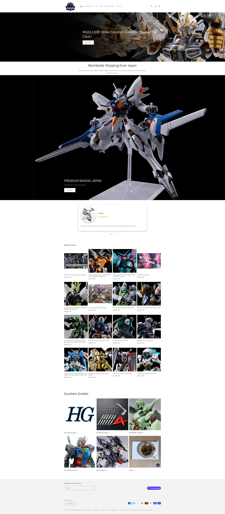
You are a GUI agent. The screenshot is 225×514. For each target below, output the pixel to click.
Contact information (124, 512)
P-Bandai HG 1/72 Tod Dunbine (145, 343)
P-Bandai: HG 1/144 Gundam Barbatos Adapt (148, 310)
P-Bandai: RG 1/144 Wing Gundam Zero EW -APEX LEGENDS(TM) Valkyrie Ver (100, 278)
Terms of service (105, 512)
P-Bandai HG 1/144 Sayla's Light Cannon (99, 343)
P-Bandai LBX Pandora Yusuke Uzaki (146, 376)
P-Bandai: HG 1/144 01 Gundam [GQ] (122, 376)
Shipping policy (114, 512)
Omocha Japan (71, 512)
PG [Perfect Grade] (70, 473)
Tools (131, 473)
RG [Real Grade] (102, 435)
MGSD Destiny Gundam (143, 277)
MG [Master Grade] (135, 435)
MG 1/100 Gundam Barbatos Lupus (97, 310)
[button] (89, 6)
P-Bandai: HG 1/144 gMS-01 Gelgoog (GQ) (123, 310)
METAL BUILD (101, 473)
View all (112, 385)
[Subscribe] (94, 491)
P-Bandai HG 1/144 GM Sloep (120, 343)
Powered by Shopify (79, 512)
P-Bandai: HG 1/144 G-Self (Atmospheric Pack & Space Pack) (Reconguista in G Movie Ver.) (76, 376)
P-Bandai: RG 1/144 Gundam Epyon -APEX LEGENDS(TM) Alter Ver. (124, 278)
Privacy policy (97, 512)
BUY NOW (88, 42)
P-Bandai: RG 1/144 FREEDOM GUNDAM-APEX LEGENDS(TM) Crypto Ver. (75, 311)
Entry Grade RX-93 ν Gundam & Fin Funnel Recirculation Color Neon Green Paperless (75, 343)
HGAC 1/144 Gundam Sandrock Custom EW (75, 277)
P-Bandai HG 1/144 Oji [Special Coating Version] (99, 376)
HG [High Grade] (70, 435)
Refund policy (89, 512)
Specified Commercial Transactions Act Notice (141, 512)
